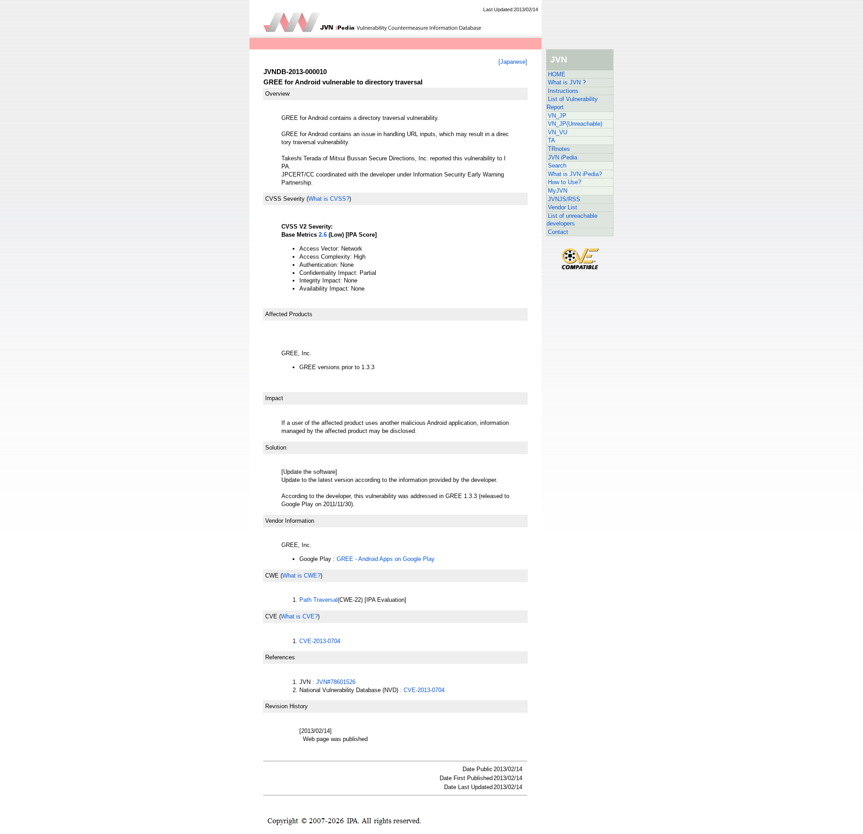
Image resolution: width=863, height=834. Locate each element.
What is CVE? (299, 616)
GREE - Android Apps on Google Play (386, 559)
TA (551, 140)
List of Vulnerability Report (572, 103)
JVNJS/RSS (564, 199)
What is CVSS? (328, 198)
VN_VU (557, 132)
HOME (556, 74)
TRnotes (559, 149)
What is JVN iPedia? (575, 174)
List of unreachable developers (572, 219)
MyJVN (557, 190)
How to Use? (564, 182)
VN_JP (557, 115)
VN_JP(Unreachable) (575, 123)
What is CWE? (301, 575)
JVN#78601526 (336, 682)
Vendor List (562, 207)
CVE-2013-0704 (319, 641)
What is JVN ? (567, 82)
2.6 (323, 234)
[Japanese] (512, 61)
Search (557, 165)
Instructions (563, 91)
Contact (558, 232)
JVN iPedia (562, 157)
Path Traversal (318, 599)
